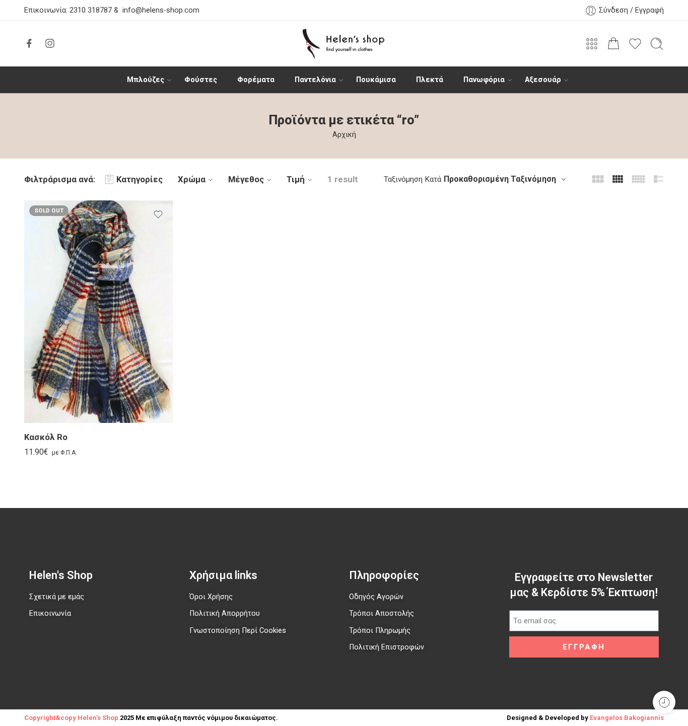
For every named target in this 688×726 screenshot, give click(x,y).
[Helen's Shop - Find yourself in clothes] (344, 44)
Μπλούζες (145, 80)
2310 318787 (89, 10)
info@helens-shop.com (160, 10)
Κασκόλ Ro (45, 437)
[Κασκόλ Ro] (98, 311)
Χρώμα (191, 179)
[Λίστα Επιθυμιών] (158, 214)
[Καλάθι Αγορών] (613, 44)
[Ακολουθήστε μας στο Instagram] (49, 43)
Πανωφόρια (484, 80)
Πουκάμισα (376, 80)
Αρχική (344, 134)
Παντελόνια (315, 80)
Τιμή (296, 179)
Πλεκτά (429, 80)
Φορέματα (255, 80)
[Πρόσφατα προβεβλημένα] (664, 702)
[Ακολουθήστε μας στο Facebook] (29, 43)
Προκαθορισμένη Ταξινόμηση (500, 179)
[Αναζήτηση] (657, 44)
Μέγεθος (246, 179)
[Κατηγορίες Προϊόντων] (592, 44)
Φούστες (200, 80)
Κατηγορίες (139, 179)
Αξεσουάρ (543, 80)
